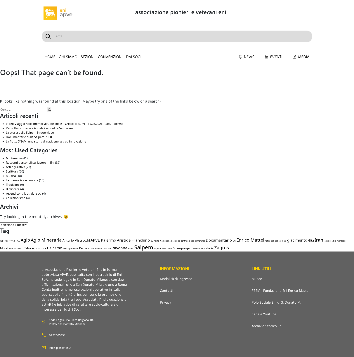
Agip (25, 240)
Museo (257, 279)
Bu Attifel (155, 241)
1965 (17, 241)
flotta (267, 241)
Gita (311, 240)
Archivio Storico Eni (267, 326)
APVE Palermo (103, 240)
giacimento (297, 240)
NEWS (249, 57)
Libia (334, 241)
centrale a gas (187, 241)
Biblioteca (13, 189)
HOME (50, 57)
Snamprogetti (182, 248)
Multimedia (14, 158)
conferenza (200, 241)
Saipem (143, 247)
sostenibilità (199, 248)
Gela (284, 241)
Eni (234, 241)
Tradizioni (13, 185)
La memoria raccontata (22, 180)
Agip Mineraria (46, 240)
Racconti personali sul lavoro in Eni (30, 163)
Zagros (221, 248)
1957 (7, 241)
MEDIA (303, 57)
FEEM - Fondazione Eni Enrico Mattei (280, 290)
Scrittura (12, 171)
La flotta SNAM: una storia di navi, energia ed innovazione (46, 141)
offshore (28, 248)
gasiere (278, 241)
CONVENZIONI (110, 57)
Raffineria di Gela (99, 248)
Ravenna (119, 247)
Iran (319, 240)
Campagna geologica (170, 241)
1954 (2, 241)
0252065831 (57, 335)
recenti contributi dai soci (23, 193)
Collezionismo (15, 198)
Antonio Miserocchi (76, 240)
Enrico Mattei (250, 240)
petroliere (73, 248)
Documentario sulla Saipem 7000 (29, 137)
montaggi (341, 241)
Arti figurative (15, 167)
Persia (66, 248)
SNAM (169, 248)
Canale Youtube (264, 314)
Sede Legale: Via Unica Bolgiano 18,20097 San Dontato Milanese (71, 322)
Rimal (130, 248)
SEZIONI (87, 57)
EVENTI (276, 57)
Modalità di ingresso (176, 279)
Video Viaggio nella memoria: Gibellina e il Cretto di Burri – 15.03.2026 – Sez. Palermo (65, 124)
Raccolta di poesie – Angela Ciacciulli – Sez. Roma (40, 128)
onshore (40, 248)
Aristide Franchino (133, 240)
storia (209, 248)
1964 (12, 241)
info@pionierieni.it (60, 347)
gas (272, 241)
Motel (4, 248)
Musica (11, 176)
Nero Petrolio (15, 248)
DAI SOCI (133, 57)
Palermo (54, 247)
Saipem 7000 (160, 248)
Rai (109, 248)
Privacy (165, 302)
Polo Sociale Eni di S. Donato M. (276, 302)
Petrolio (84, 248)
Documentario (219, 240)
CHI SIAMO (68, 57)
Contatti (166, 290)
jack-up (327, 241)
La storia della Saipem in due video (30, 133)
